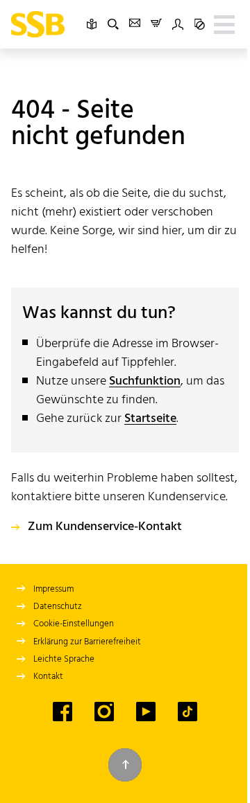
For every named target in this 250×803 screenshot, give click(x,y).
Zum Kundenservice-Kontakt (105, 527)
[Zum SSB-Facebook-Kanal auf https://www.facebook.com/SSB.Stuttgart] (62, 711)
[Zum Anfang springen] (125, 765)
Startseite (150, 419)
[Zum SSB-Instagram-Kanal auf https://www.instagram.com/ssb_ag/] (104, 711)
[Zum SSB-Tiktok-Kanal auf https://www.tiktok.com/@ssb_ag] (187, 711)
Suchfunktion (145, 381)
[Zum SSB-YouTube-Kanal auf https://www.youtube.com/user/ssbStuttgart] (146, 711)
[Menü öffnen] (224, 24)
